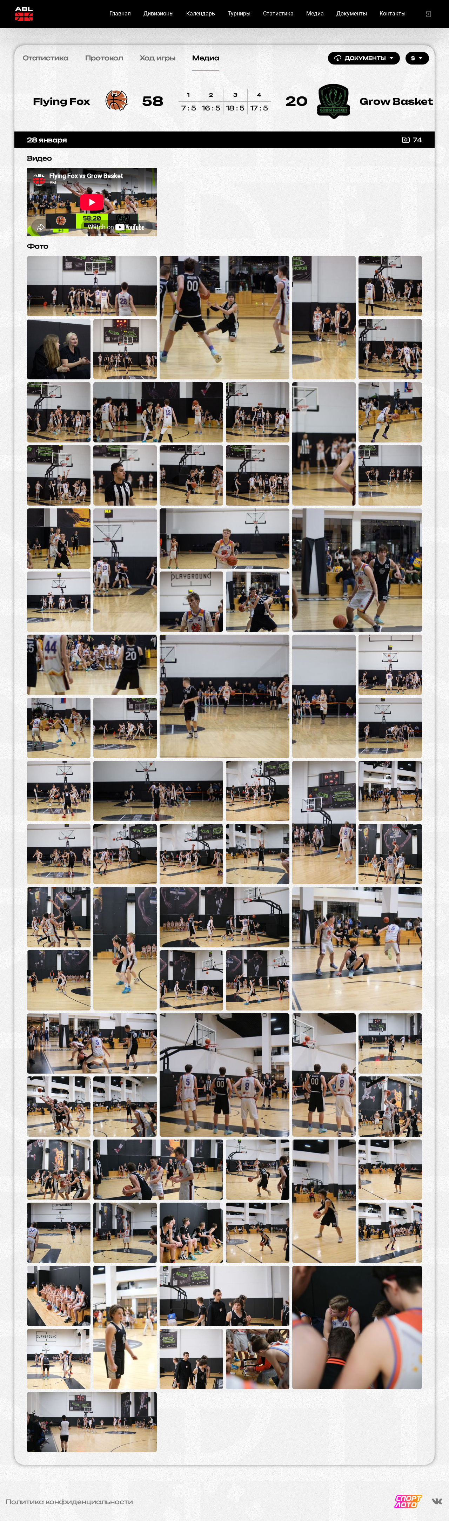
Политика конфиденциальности (69, 1501)
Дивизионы (158, 13)
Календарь (200, 13)
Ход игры (157, 58)
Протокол (104, 58)
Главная (120, 13)
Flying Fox (61, 101)
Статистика (278, 13)
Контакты (393, 13)
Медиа (315, 13)
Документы (351, 13)
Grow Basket (396, 101)
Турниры (239, 13)
